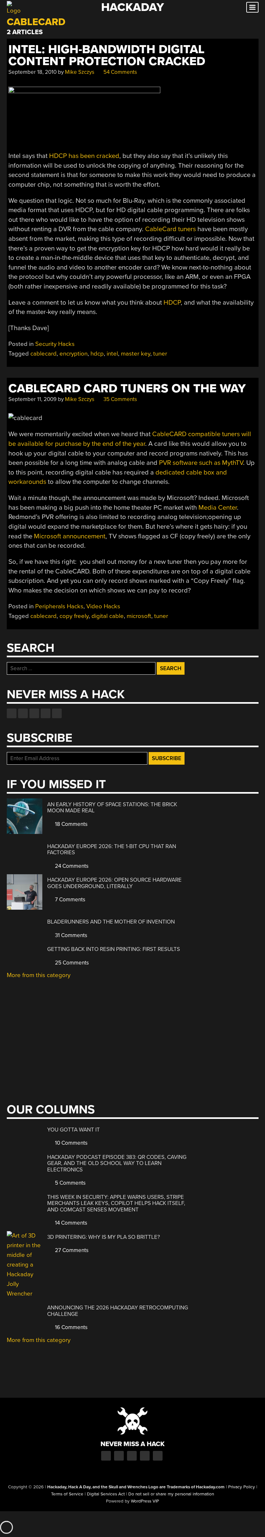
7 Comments (69, 899)
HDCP (172, 303)
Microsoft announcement (69, 536)
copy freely (74, 616)
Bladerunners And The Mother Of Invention (111, 921)
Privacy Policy (241, 1487)
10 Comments (71, 1143)
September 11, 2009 (32, 399)
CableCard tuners (170, 229)
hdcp (97, 353)
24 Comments (71, 866)
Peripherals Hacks (59, 606)
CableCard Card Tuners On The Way (127, 388)
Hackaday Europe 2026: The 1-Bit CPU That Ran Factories (111, 849)
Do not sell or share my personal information (171, 1494)
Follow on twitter (23, 713)
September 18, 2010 (32, 72)
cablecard (43, 353)
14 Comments (70, 1222)
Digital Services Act (106, 1494)
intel (112, 353)
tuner (160, 353)
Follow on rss (45, 713)
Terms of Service (67, 1494)
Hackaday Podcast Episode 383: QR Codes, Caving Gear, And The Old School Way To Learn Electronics (116, 1163)
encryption (73, 353)
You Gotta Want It (73, 1129)
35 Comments (119, 399)
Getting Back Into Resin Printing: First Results (113, 949)
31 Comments (70, 935)
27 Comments (71, 1250)
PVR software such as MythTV (201, 463)
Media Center (217, 508)
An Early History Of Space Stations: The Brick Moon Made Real (112, 807)
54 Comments (119, 72)
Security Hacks (55, 344)
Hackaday (132, 7)
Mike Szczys (79, 72)
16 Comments (71, 1327)
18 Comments (71, 824)
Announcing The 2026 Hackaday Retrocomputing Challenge (117, 1310)
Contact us (57, 713)
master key (135, 353)
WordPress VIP (145, 1501)
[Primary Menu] (252, 7)
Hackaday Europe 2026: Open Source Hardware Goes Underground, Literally (114, 883)
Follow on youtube (34, 713)
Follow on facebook (11, 713)
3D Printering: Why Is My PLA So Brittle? (103, 1237)
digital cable (107, 616)
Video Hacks (103, 606)
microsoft (139, 616)
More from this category (38, 975)
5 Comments (70, 1183)
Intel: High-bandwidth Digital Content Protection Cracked (106, 55)
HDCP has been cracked (84, 156)
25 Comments (71, 962)
